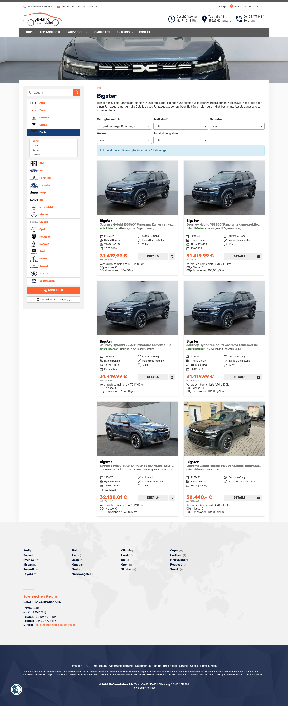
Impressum (100, 666)
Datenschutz (143, 666)
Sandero (36, 155)
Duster (36, 145)
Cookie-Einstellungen (203, 666)
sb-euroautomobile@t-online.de (80, 6)
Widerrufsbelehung (121, 666)
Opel (42, 229)
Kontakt (145, 32)
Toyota (43, 273)
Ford (42, 170)
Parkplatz (225, 6)
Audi (42, 102)
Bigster (36, 141)
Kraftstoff (160, 119)
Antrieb (102, 133)
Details (153, 256)
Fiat (41, 163)
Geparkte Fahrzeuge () (55, 299)
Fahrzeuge (74, 32)
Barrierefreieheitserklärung (171, 666)
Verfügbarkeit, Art (109, 119)
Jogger (36, 150)
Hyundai (44, 185)
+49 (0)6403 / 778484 (39, 6)
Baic (42, 110)
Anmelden (240, 6)
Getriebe (216, 119)
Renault (44, 243)
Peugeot (44, 236)
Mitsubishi (46, 207)
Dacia (43, 132)
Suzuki (43, 266)
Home (30, 32)
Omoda (43, 221)
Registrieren (255, 6)
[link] (172, 256)
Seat (42, 251)
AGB (87, 666)
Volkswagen (47, 280)
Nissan (43, 214)
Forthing (45, 177)
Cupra (43, 124)
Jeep (42, 192)
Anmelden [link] (55, 290)
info (99, 87)
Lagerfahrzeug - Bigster (137, 218)
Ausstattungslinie (165, 133)
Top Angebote (50, 32)
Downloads (101, 32)
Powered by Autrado (144, 687)
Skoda (43, 258)
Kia (41, 199)
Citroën (44, 117)
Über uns (123, 32)
